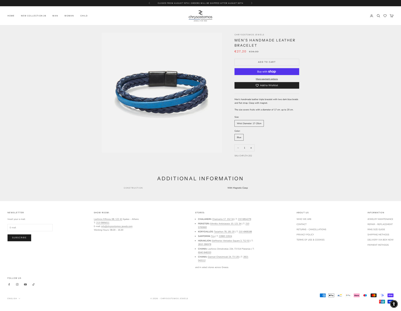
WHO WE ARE (304, 219)
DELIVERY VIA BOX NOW (380, 239)
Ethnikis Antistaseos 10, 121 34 (225, 223)
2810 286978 (204, 244)
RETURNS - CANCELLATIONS (311, 229)
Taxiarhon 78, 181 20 (224, 231)
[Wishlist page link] (385, 15)
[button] (394, 304)
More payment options (267, 79)
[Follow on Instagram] (17, 284)
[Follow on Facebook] (9, 284)
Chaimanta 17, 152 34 (223, 219)
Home (11, 16)
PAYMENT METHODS (378, 244)
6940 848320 (204, 252)
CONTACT (302, 224)
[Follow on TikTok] (33, 284)
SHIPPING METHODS (378, 234)
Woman (69, 16)
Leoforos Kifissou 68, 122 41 (108, 219)
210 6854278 (244, 219)
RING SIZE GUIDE (376, 229)
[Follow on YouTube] (25, 284)
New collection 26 (33, 16)
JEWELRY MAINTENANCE (380, 219)
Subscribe (19, 237)
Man (55, 16)
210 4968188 (245, 231)
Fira (213, 236)
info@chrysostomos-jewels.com (117, 226)
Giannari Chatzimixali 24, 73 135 (223, 256)
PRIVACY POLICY (305, 234)
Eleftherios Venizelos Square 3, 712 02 (231, 240)
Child (84, 16)
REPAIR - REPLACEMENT (380, 224)
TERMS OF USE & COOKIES (311, 239)
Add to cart (267, 62)
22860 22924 (225, 236)
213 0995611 (102, 222)
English (12, 298)
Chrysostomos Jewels (249, 34)
